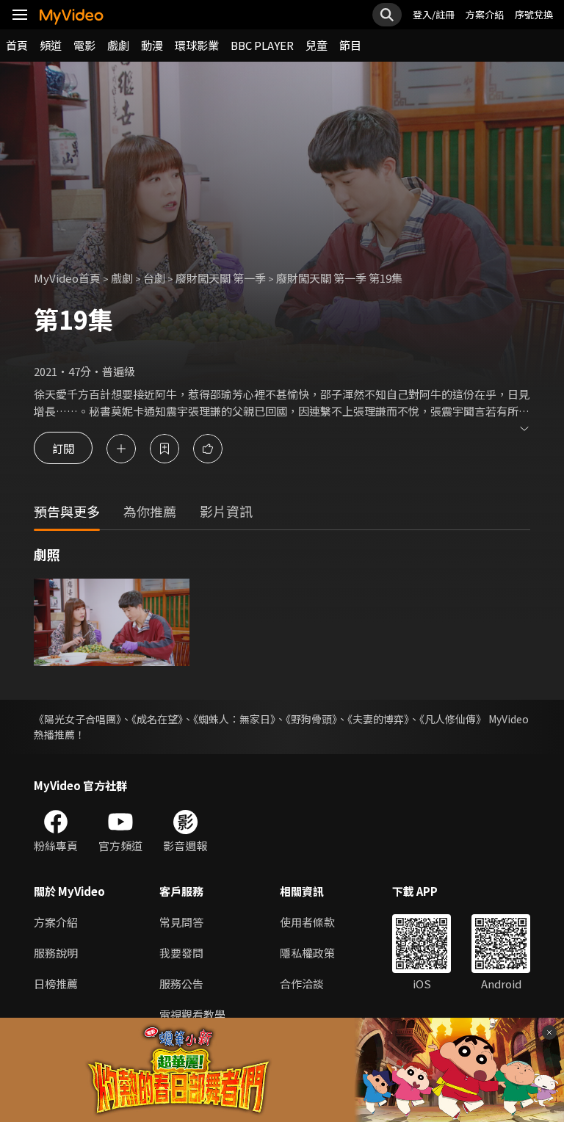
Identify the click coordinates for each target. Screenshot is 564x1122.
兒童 (317, 45)
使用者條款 (307, 922)
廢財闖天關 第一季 (221, 278)
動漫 (152, 45)
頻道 (51, 45)
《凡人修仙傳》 (452, 719)
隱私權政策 (307, 952)
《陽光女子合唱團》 (77, 719)
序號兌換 (534, 14)
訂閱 (63, 448)
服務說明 (56, 952)
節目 (350, 45)
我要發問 (181, 952)
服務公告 (181, 983)
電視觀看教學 (192, 1014)
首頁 (17, 45)
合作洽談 (302, 983)
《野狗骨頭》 (311, 719)
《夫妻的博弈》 (378, 719)
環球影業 (197, 45)
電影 (84, 45)
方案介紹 (485, 14)
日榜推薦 (56, 983)
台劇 (154, 278)
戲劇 (118, 45)
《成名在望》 (157, 719)
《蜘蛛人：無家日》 (234, 719)
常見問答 (181, 922)
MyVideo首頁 (67, 278)
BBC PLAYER (262, 45)
